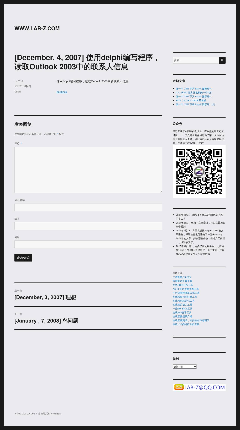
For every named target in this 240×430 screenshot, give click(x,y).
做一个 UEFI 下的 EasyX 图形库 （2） (196, 104)
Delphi (17, 91)
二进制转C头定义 (182, 277)
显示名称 (19, 200)
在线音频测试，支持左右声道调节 (191, 320)
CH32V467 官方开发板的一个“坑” (194, 92)
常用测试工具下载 (182, 281)
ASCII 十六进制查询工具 (186, 289)
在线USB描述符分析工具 (186, 324)
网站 (17, 237)
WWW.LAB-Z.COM (37, 28)
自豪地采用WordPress (49, 413)
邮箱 (17, 218)
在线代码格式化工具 (184, 300)
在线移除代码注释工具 (185, 296)
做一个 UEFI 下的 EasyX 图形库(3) (194, 96)
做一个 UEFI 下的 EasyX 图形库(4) (194, 88)
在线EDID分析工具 (183, 285)
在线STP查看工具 (182, 312)
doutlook (62, 92)
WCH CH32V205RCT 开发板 (191, 100)
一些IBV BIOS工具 (182, 308)
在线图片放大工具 (182, 304)
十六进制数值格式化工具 (186, 292)
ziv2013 (18, 81)
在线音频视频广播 (182, 316)
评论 (18, 143)
